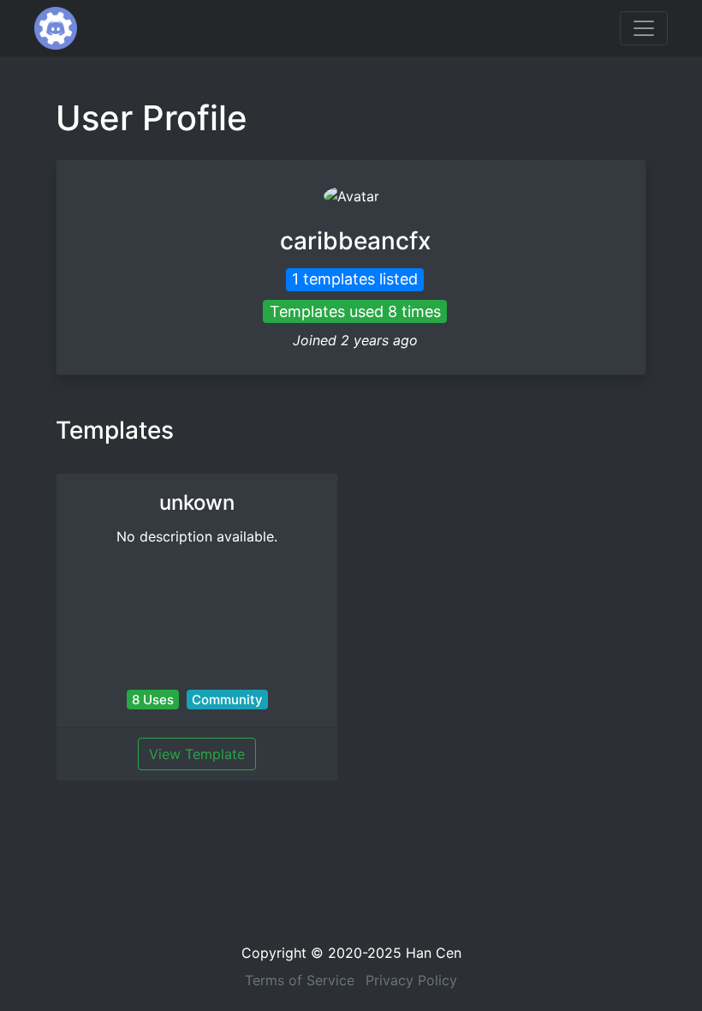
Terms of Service (299, 980)
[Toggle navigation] (644, 28)
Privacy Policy (411, 980)
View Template (197, 754)
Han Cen (433, 952)
